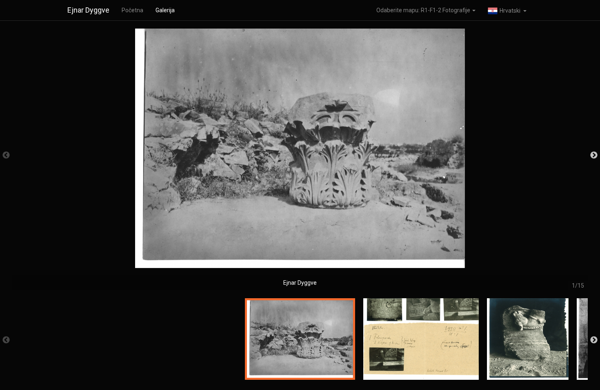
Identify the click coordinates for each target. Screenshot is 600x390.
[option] (300, 159)
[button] (507, 10)
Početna (132, 10)
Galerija (165, 10)
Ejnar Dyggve (88, 10)
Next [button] (594, 155)
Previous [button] (6, 155)
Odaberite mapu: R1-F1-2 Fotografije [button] (423, 10)
